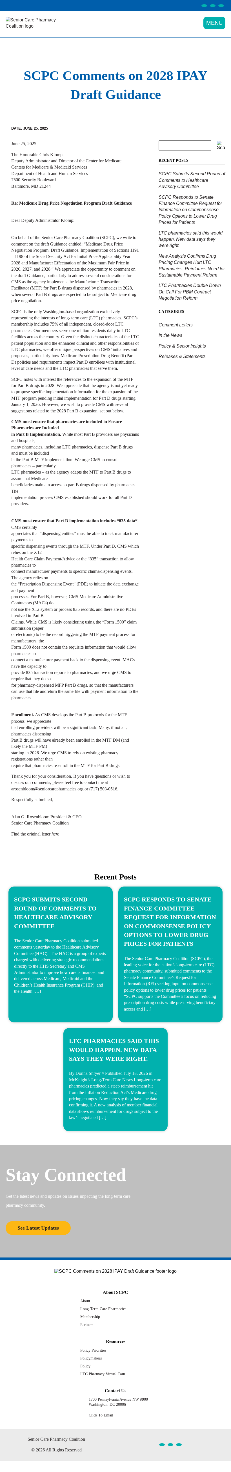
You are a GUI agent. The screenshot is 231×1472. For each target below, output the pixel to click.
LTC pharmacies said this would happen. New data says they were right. (191, 239)
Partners (86, 1324)
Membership (90, 1316)
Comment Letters (176, 324)
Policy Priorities (93, 1350)
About (85, 1301)
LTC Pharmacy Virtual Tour (102, 1374)
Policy (85, 1366)
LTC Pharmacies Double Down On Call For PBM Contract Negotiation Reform (190, 291)
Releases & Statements (182, 356)
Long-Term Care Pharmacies (103, 1309)
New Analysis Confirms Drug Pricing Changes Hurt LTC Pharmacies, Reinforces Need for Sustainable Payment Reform (192, 265)
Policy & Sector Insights (182, 346)
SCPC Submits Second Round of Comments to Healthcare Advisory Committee (192, 180)
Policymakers (91, 1358)
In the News (170, 335)
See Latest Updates (38, 1228)
